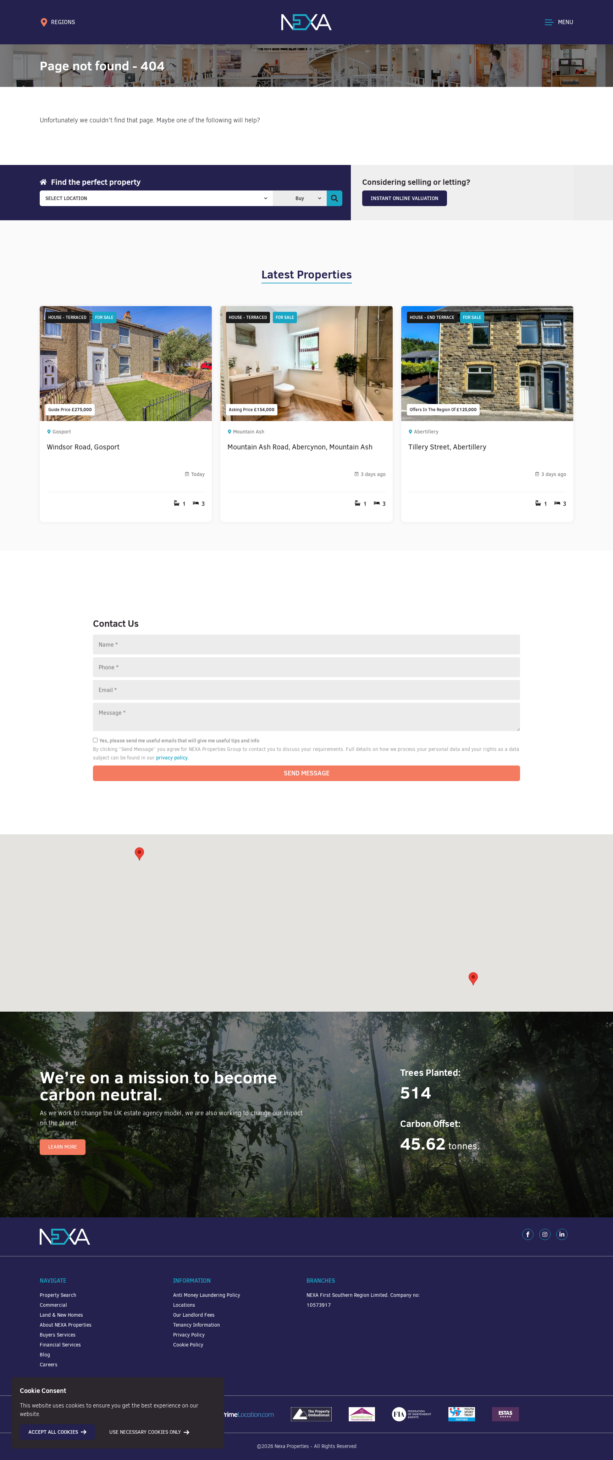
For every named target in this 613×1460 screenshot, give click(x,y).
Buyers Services (58, 1335)
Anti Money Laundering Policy (206, 1295)
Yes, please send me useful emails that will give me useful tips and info (179, 740)
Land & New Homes (61, 1315)
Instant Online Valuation (404, 198)
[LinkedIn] (562, 1234)
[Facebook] (528, 1234)
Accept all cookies (53, 1432)
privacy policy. (172, 757)
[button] (473, 978)
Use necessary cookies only (145, 1432)
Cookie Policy (188, 1345)
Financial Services (60, 1345)
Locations (184, 1305)
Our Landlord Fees (194, 1315)
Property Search (58, 1295)
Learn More (62, 1147)
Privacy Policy (189, 1335)
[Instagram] (545, 1234)
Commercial (53, 1305)
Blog (45, 1354)
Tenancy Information (196, 1325)
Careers (48, 1364)
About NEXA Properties (66, 1325)
